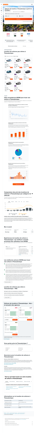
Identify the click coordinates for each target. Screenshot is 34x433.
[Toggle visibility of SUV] (20, 157)
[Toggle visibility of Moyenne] (20, 158)
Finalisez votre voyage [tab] (27, 381)
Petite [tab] (9, 201)
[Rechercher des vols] (1, 7)
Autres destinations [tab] (12, 381)
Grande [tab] (16, 201)
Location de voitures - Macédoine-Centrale (9, 413)
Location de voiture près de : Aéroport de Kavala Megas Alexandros (25, 387)
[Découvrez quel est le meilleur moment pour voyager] (1, 18)
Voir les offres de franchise (8, 371)
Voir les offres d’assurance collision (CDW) (10, 363)
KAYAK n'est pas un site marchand (10, 421)
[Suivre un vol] (1, 16)
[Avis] (16, 308)
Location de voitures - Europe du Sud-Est (19, 413)
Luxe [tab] (24, 201)
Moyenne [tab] (12, 201)
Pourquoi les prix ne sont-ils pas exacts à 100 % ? (12, 424)
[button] (1, 4)
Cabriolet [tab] (27, 201)
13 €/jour (7, 10)
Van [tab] (21, 201)
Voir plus (20, 254)
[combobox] (8, 11)
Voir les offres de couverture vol (8, 364)
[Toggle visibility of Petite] (14, 157)
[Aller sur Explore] (1, 14)
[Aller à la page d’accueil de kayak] (5, 4)
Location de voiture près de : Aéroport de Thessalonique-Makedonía (11, 387)
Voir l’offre (11, 67)
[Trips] (1, 20)
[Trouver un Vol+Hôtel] (1, 12)
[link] (18, 184)
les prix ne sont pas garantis (23, 419)
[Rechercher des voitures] (1, 10)
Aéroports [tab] (6, 381)
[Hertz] (16, 322)
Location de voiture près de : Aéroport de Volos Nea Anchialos (12, 389)
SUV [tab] (19, 201)
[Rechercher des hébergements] (1, 9)
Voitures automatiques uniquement (27, 21)
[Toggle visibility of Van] (14, 158)
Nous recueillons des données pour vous (11, 423)
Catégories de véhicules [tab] (19, 381)
